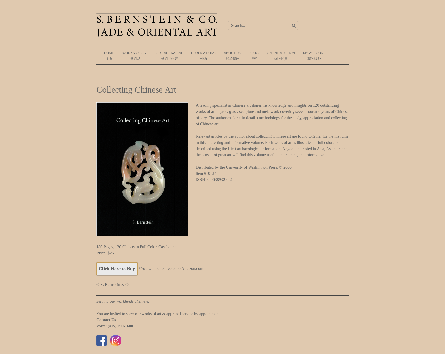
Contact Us (106, 320)
